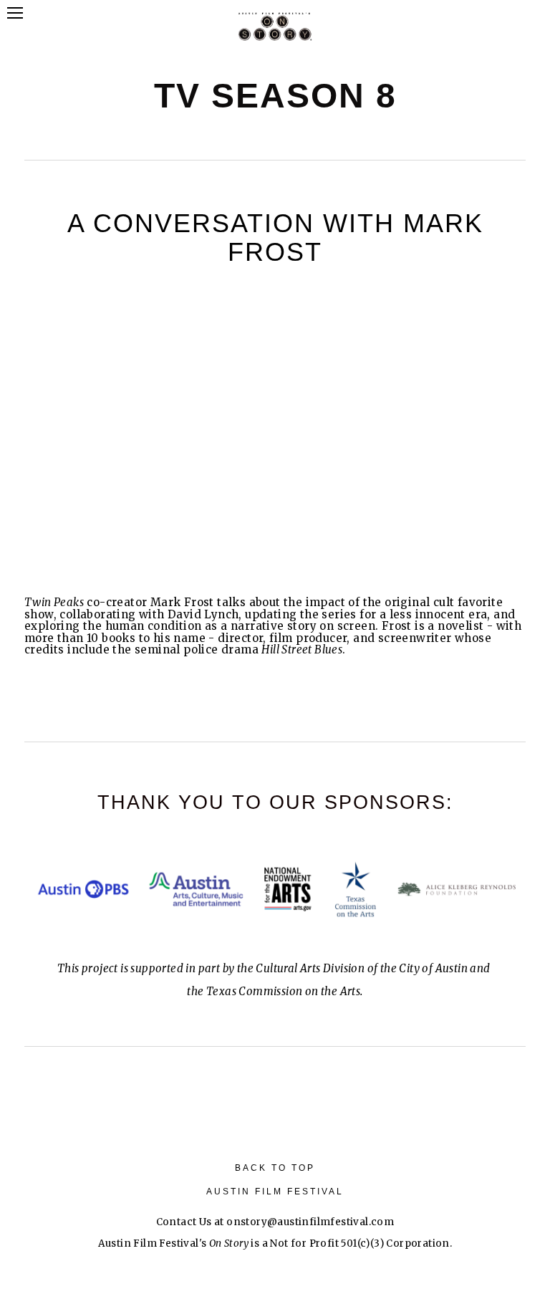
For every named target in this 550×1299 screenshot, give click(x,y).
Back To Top (275, 1168)
